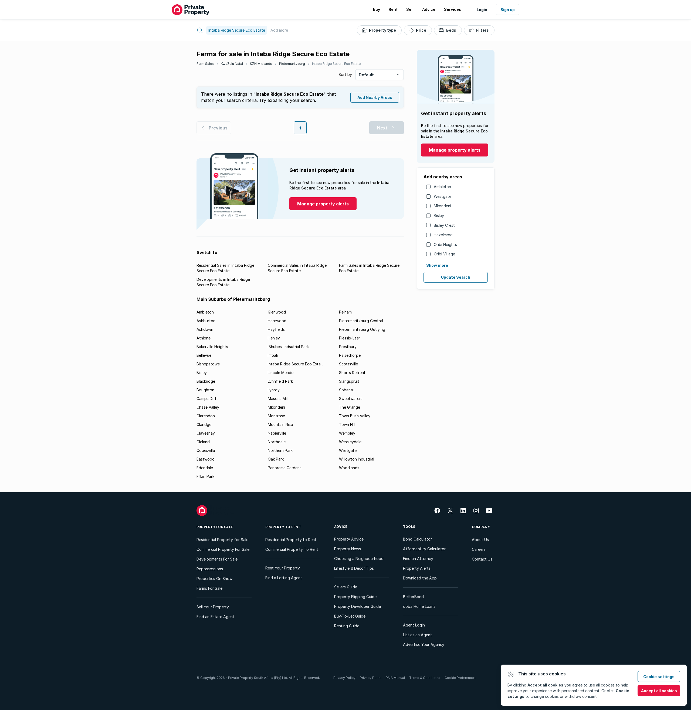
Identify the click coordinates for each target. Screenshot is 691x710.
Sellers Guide (345, 587)
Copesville (206, 450)
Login (482, 9)
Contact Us (482, 559)
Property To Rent (283, 527)
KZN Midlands (261, 64)
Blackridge (206, 381)
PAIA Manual (395, 678)
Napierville (277, 433)
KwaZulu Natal (232, 64)
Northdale (277, 441)
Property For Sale (215, 527)
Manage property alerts (454, 150)
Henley (274, 338)
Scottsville (348, 364)
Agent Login (414, 625)
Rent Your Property (282, 568)
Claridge (204, 424)
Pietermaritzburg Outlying (362, 329)
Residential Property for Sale (222, 539)
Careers (479, 549)
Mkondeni (442, 206)
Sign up (507, 9)
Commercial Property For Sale (223, 549)
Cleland (203, 441)
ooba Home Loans (419, 606)
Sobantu (346, 390)
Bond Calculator (417, 539)
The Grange (349, 407)
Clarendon (206, 416)
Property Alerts (417, 568)
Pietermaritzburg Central (361, 320)
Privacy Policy (344, 678)
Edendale (205, 467)
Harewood (277, 320)
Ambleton (442, 186)
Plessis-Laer (349, 338)
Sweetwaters (351, 398)
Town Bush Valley (354, 416)
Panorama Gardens (285, 467)
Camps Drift (207, 398)
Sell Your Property (213, 607)
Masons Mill (278, 398)
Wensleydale (350, 441)
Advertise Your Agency (423, 644)
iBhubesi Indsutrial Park (288, 346)
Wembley (347, 433)
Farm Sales (205, 64)
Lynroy (274, 390)
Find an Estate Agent (215, 616)
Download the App (420, 578)
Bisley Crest (444, 225)
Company (481, 527)
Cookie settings (659, 676)
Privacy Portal (370, 678)
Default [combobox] (366, 74)
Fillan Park (205, 476)
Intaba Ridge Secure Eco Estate (336, 64)
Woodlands (349, 467)
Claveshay (206, 433)
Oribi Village (444, 254)
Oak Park (276, 459)
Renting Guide (346, 626)
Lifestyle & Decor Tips (354, 568)
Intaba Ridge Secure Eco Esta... (295, 364)
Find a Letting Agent (283, 577)
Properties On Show (214, 578)
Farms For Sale (209, 588)
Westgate (442, 196)
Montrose (276, 416)
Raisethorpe (350, 355)
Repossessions (210, 568)
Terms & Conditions (424, 678)
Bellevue (204, 355)
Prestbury (348, 346)
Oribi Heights (445, 244)
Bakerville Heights (212, 346)
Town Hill (347, 424)
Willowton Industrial (356, 459)
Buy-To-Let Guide (349, 616)
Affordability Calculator (424, 548)
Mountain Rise (280, 424)
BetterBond (413, 596)
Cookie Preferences (460, 678)
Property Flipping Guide (355, 596)
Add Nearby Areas (374, 97)
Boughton (205, 390)
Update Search (455, 277)
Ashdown (205, 329)
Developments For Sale (217, 559)
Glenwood (277, 312)
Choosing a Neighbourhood (359, 558)
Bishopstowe (208, 364)
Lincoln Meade (280, 372)
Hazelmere (443, 234)
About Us (480, 539)
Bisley (439, 215)
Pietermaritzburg (292, 64)
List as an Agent (417, 634)
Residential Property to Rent (290, 539)
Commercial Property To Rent (291, 549)
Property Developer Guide (357, 606)
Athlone (204, 338)
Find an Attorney (418, 558)
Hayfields (276, 329)
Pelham (345, 312)
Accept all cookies (659, 690)
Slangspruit (349, 381)
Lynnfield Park (280, 381)
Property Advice (349, 539)
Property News (347, 548)
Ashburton (206, 320)
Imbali (273, 355)
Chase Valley (208, 407)
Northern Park (280, 450)
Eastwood (206, 459)
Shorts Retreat (352, 372)
